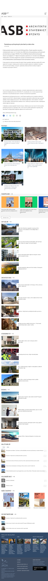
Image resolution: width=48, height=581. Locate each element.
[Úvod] (5, 13)
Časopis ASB (5, 194)
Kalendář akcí (6, 476)
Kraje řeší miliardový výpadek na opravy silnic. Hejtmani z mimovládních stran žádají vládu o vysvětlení (28, 229)
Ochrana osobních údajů (22, 568)
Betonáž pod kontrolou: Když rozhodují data (28, 354)
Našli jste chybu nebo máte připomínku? (12, 121)
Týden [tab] (3, 447)
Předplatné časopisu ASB (22, 566)
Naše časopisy (6, 491)
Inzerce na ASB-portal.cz (22, 564)
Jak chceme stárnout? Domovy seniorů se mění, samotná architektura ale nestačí (22, 460)
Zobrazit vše (6, 217)
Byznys (3, 390)
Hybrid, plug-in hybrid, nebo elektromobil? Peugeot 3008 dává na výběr (20, 523)
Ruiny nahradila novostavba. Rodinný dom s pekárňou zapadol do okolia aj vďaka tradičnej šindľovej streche (4, 549)
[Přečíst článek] (10, 202)
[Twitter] (7, 116)
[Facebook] (4, 116)
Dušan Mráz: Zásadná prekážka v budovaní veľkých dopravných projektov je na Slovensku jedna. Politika (12, 549)
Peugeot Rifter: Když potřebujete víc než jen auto (29, 436)
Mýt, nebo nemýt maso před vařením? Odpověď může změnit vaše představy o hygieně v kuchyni (43, 548)
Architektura (6, 278)
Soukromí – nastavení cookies (23, 570)
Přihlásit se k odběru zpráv (38, 568)
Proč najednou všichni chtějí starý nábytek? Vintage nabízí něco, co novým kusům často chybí (27, 548)
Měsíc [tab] (8, 447)
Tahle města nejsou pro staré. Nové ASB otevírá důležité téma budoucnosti (28, 211)
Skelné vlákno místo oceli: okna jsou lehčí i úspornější (17, 528)
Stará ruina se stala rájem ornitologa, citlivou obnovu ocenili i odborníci (20, 465)
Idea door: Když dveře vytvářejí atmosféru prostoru (29, 311)
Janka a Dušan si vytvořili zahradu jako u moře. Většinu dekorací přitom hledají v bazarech (36, 548)
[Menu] (46, 14)
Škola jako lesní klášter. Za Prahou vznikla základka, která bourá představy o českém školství (24, 450)
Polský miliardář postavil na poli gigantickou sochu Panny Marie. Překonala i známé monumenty (25, 470)
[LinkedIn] (10, 116)
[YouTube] (14, 116)
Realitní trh (6, 119)
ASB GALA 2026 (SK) (10, 480)
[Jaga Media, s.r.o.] (4, 562)
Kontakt (19, 562)
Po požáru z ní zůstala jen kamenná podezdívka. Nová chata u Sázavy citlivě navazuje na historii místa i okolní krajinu (20, 549)
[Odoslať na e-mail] (17, 116)
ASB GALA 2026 (9, 485)
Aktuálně (4, 222)
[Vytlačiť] (20, 116)
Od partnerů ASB (7, 514)
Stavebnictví (5, 334)
